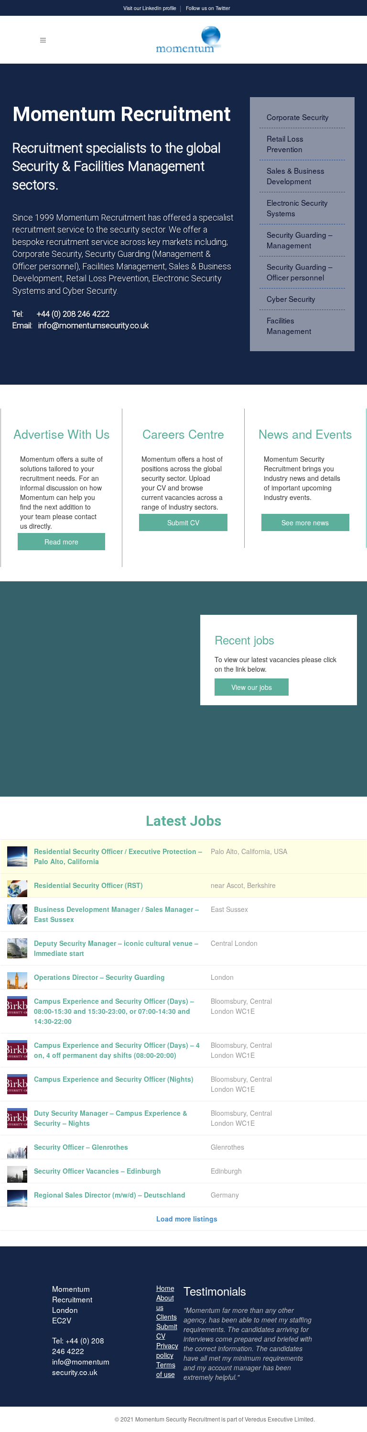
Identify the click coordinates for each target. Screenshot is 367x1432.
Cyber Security (291, 298)
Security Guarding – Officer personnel (300, 271)
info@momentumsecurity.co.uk (80, 1366)
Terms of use (165, 1369)
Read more (61, 541)
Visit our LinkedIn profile (149, 7)
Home (165, 1288)
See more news (305, 522)
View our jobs (251, 687)
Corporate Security (298, 116)
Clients (166, 1316)
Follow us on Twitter (208, 7)
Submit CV (183, 522)
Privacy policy (167, 1350)
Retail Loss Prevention (285, 143)
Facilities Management (289, 325)
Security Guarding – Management (300, 239)
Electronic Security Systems (297, 207)
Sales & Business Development (295, 175)
